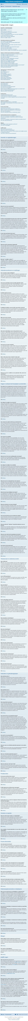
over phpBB (14, 964)
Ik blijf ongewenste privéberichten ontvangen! (8, 95)
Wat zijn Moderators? (4, 84)
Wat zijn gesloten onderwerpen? (6, 78)
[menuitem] (2, 4)
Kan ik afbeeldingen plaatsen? (6, 74)
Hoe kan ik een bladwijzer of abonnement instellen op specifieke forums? (13, 119)
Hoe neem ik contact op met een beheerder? (8, 133)
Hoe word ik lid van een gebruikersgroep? (8, 86)
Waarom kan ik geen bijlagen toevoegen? (8, 61)
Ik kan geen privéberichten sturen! (7, 94)
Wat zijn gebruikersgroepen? (6, 85)
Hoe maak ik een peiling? (5, 57)
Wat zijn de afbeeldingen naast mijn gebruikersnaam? (10, 46)
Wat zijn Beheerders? (4, 83)
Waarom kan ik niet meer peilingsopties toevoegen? (10, 58)
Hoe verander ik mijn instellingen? (6, 41)
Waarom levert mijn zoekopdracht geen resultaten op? (10, 108)
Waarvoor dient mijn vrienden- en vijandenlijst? (9, 101)
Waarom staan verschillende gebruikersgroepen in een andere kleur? (13, 88)
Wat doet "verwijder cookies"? (6, 37)
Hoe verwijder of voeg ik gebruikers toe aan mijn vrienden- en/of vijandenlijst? (12, 103)
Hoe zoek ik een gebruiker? (5, 111)
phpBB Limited (17, 962)
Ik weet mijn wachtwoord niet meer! (7, 35)
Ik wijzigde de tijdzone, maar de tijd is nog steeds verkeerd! (11, 44)
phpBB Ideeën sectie (11, 973)
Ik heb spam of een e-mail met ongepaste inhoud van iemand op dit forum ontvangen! (13, 98)
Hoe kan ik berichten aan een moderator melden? (9, 63)
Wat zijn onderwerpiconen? (5, 79)
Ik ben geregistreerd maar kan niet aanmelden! (9, 32)
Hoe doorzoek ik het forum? (5, 107)
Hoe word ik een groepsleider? (6, 87)
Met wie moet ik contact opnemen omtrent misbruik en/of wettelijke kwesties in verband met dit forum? (14, 132)
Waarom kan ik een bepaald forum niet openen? (9, 60)
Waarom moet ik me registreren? (6, 28)
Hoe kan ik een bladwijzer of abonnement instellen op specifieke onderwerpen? (12, 118)
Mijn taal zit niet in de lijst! (5, 45)
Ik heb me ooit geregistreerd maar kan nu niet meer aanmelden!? (12, 34)
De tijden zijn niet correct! (5, 43)
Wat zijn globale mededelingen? (6, 75)
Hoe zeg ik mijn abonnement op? (6, 120)
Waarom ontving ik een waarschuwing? (7, 62)
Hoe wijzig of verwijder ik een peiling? (7, 59)
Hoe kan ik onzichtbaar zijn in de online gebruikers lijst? (10, 42)
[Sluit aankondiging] (26, 9)
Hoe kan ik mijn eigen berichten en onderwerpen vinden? (10, 112)
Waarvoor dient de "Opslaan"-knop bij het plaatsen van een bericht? (12, 64)
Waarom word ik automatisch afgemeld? (8, 36)
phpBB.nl (18, 1018)
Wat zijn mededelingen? (5, 76)
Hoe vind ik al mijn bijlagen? (5, 125)
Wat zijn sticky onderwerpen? (6, 77)
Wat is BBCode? (3, 70)
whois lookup (3, 984)
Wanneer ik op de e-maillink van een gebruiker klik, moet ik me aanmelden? (14, 50)
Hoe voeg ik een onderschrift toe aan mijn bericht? (9, 56)
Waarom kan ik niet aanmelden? (6, 33)
